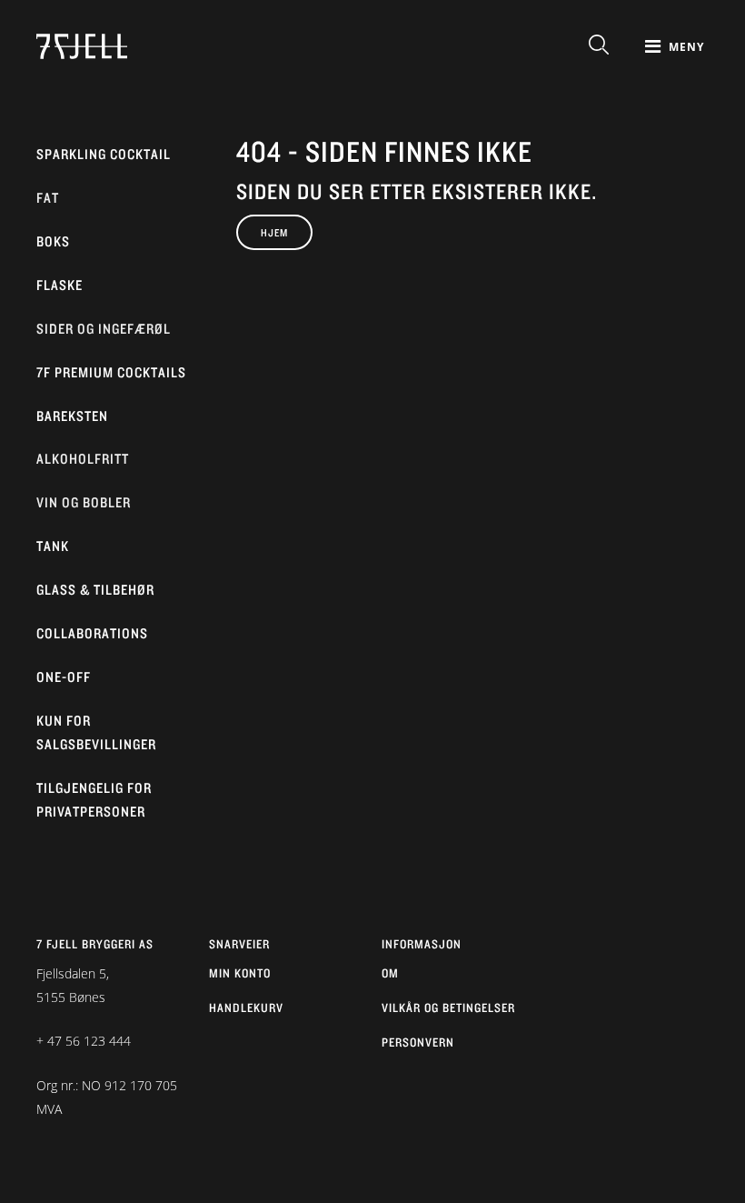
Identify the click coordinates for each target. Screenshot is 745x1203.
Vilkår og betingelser (448, 1007)
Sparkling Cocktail (103, 154)
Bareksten (72, 416)
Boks (53, 241)
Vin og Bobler (83, 502)
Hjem (274, 232)
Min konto (240, 973)
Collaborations (92, 633)
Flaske (59, 285)
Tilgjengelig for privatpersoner (94, 799)
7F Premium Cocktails (111, 372)
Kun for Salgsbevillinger (96, 732)
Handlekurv (246, 1007)
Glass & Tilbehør (95, 589)
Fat (47, 197)
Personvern (418, 1042)
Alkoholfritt (82, 458)
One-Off (63, 677)
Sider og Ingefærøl (103, 328)
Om (390, 973)
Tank (52, 546)
